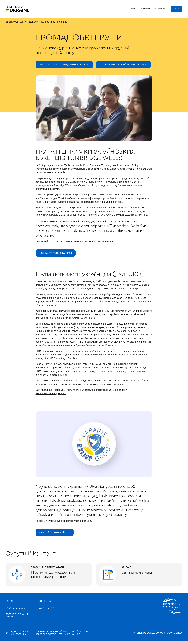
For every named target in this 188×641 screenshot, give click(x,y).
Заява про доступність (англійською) (58, 634)
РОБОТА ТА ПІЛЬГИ (15, 608)
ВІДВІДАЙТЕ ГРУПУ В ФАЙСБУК (55, 253)
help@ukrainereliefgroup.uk (51, 393)
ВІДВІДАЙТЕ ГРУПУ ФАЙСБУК (54, 532)
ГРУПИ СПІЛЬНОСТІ (46, 608)
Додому (33, 21)
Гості (132, 9)
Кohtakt (160, 9)
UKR (177, 8)
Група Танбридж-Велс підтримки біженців (64, 64)
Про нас (145, 9)
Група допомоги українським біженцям (123, 64)
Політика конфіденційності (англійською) (62, 631)
